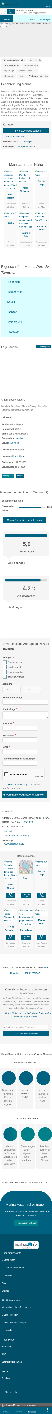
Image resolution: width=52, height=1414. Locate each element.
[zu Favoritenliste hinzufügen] (3, 25)
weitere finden (25, 1093)
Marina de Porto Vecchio (41, 228)
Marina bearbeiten (10, 1315)
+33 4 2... (15, 141)
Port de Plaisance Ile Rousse (26, 190)
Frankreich (13, 443)
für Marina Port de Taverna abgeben (8, 1097)
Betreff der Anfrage (12, 697)
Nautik (10, 301)
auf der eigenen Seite (28, 1153)
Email (5, 747)
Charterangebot (15, 672)
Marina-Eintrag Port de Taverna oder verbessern (10, 1155)
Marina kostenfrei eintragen (14, 1322)
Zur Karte (8, 831)
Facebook (6, 1378)
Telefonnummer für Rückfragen (18, 759)
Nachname (8, 735)
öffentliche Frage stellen (27, 1033)
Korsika (19, 438)
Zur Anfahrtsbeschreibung (16, 835)
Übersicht (6, 20)
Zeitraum (7, 684)
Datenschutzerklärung (16, 784)
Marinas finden (8, 1260)
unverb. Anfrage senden (27, 130)
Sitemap (5, 1291)
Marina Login (10, 1392)
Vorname (7, 723)
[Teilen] (41, 1410)
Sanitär (12, 311)
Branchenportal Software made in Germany (18, 1406)
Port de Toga (41, 183)
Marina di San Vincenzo (26, 235)
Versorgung (14, 321)
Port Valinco (26, 930)
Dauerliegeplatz (15, 662)
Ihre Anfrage (9, 709)
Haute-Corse (18, 456)
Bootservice (14, 291)
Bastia (10, 223)
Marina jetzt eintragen (27, 1223)
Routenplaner (44, 346)
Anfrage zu (8, 657)
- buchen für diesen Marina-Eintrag (44, 1153)
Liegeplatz (13, 281)
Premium (46, 167)
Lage (19, 20)
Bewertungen (46, 20)
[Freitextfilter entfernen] (39, 4)
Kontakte (13, 332)
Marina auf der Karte (14, 136)
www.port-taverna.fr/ (26, 146)
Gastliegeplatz (15, 667)
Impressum (7, 1346)
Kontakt (20, 476)
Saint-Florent (10, 196)
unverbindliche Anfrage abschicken (24, 794)
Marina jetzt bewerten (26, 520)
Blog (4, 1283)
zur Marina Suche (3, 11)
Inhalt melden (32, 973)
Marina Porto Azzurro (41, 922)
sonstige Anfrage (16, 677)
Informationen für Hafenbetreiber (16, 1307)
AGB (4, 1354)
